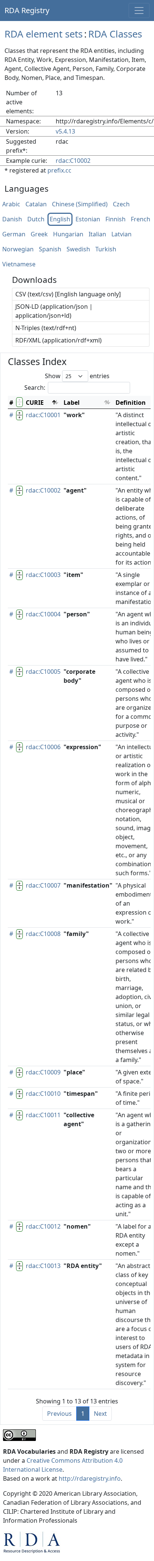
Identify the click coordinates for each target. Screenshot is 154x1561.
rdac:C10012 (43, 1226)
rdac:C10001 (43, 415)
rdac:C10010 (43, 1093)
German (13, 234)
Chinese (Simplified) (80, 204)
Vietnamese (19, 264)
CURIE (35, 402)
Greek (39, 234)
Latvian (121, 234)
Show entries (77, 376)
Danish (12, 219)
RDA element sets (43, 34)
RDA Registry (26, 10)
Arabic (11, 204)
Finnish (115, 219)
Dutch (35, 219)
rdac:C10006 (43, 747)
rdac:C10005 (43, 671)
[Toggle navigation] (139, 10)
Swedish (78, 249)
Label (72, 402)
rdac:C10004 (43, 614)
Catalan (36, 204)
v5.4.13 (65, 131)
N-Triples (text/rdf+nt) (45, 328)
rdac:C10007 (43, 885)
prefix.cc (59, 170)
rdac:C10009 (43, 1072)
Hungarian (68, 234)
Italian (97, 234)
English (60, 219)
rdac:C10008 (43, 934)
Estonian (88, 219)
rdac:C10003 (43, 575)
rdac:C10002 (73, 160)
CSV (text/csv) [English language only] (68, 294)
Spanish (50, 249)
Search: (34, 387)
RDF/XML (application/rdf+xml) (58, 340)
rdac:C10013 (43, 1266)
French (140, 219)
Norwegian (18, 249)
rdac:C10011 (43, 1115)
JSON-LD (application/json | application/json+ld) (54, 311)
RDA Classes (115, 34)
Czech (121, 204)
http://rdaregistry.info (90, 1478)
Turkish (105, 249)
